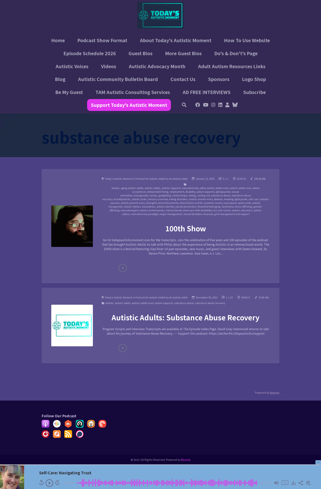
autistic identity (165, 206)
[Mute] (276, 483)
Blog (60, 79)
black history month (191, 203)
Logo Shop (254, 79)
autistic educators (242, 210)
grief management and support (231, 214)
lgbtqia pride (223, 191)
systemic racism (213, 203)
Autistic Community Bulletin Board (118, 79)
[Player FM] (45, 436)
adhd (202, 188)
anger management (171, 214)
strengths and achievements (162, 203)
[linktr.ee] (227, 105)
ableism (218, 199)
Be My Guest (69, 92)
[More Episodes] (307, 482)
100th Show (185, 228)
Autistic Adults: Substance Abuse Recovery (186, 317)
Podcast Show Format (102, 40)
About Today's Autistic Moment (175, 40)
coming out (203, 195)
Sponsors (218, 79)
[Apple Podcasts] (45, 426)
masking (229, 199)
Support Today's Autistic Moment (129, 104)
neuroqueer (230, 203)
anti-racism (224, 210)
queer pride (244, 203)
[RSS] (68, 436)
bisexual (208, 214)
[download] (293, 482)
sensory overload (158, 199)
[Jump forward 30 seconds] (57, 482)
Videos (108, 66)
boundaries (148, 206)
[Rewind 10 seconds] (41, 482)
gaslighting (164, 195)
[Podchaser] (80, 436)
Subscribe (254, 92)
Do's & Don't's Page (236, 53)
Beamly (185, 460)
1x (285, 483)
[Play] (49, 483)
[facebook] (198, 105)
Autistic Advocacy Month (157, 66)
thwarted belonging (209, 206)
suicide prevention (185, 206)
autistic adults (152, 188)
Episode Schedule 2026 (90, 53)
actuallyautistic (122, 199)
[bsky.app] (234, 105)
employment (177, 191)
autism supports (206, 191)
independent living (157, 191)
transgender (141, 195)
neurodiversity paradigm (145, 214)
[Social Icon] (213, 105)
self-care (254, 199)
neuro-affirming (243, 206)
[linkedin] (220, 105)
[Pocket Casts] (102, 426)
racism (153, 195)
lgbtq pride (241, 199)
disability (190, 191)
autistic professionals (152, 210)
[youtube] (206, 105)
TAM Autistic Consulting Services (132, 92)
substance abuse (220, 195)
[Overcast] (91, 426)
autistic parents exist (133, 203)
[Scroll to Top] (312, 447)
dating (192, 195)
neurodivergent (130, 210)
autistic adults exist (217, 188)
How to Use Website (247, 40)
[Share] (300, 482)
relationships (179, 195)
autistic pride (139, 199)
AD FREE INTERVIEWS (207, 92)
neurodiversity (190, 188)
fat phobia (227, 206)
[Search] (184, 105)
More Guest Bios (183, 53)
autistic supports (171, 188)
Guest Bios (141, 53)
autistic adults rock (240, 188)
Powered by (267, 392)
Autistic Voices (72, 66)
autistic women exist (201, 199)
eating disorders (178, 199)
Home (58, 40)
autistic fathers (132, 206)
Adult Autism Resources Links (231, 66)
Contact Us (183, 79)
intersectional (173, 210)
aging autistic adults (132, 188)
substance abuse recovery (210, 303)
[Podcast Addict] (57, 436)
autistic (115, 188)
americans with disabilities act (200, 210)
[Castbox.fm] (68, 426)
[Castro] (80, 426)
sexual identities (193, 214)
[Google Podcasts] (57, 426)
